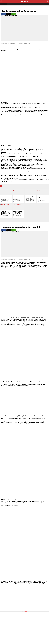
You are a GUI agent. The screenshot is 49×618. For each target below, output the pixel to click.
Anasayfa (2, 7)
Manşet (6, 7)
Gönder (14, 13)
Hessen (9, 223)
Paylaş (4, 13)
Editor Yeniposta (5, 43)
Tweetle (9, 13)
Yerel (5, 223)
